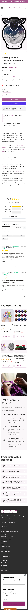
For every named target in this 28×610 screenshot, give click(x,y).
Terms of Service (5, 570)
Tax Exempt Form (5, 551)
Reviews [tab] (5, 224)
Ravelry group (19, 171)
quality (5, 238)
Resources (4, 541)
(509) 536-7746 (10, 518)
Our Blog (3, 534)
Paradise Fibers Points (7, 536)
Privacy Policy (4, 565)
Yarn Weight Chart (6, 539)
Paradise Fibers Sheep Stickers (7, 324)
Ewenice (14, 236)
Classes (3, 544)
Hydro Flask (6, 236)
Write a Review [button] (14, 216)
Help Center (4, 549)
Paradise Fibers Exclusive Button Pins (7, 355)
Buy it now (14, 103)
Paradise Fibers (14, 15)
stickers (21, 236)
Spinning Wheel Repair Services (9, 531)
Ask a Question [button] (14, 220)
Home (3, 15)
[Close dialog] (25, 575)
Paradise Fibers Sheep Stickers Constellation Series (20, 325)
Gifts (7, 15)
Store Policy (4, 560)
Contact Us (4, 526)
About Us (3, 529)
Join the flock (14, 604)
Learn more (11, 82)
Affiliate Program (5, 546)
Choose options (7, 336)
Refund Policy (4, 562)
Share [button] (5, 267)
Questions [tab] (14, 224)
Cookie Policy (4, 568)
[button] (2, 8)
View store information (9, 128)
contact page (21, 516)
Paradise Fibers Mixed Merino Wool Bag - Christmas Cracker (20, 356)
